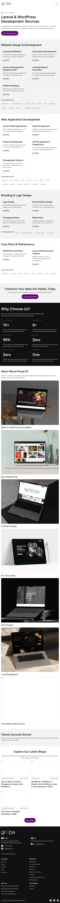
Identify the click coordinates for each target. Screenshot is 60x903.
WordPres (5, 273)
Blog (2, 870)
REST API (18, 108)
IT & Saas (31, 874)
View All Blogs (30, 820)
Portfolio (3, 867)
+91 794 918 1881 (8, 846)
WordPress (5, 103)
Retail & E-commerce (35, 872)
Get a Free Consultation (10, 33)
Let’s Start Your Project (30, 297)
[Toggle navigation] (56, 3)
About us (3, 862)
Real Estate (32, 861)
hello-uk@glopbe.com (39, 844)
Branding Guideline (26, 233)
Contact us (4, 872)
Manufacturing (33, 880)
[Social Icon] (51, 900)
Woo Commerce (17, 103)
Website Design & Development (10, 886)
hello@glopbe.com (9, 848)
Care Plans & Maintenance (8, 894)
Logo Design (50, 233)
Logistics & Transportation (36, 877)
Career (3, 864)
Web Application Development (10, 888)
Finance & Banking (34, 864)
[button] (30, 405)
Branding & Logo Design (8, 891)
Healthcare (32, 867)
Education (32, 869)
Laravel (4, 180)
